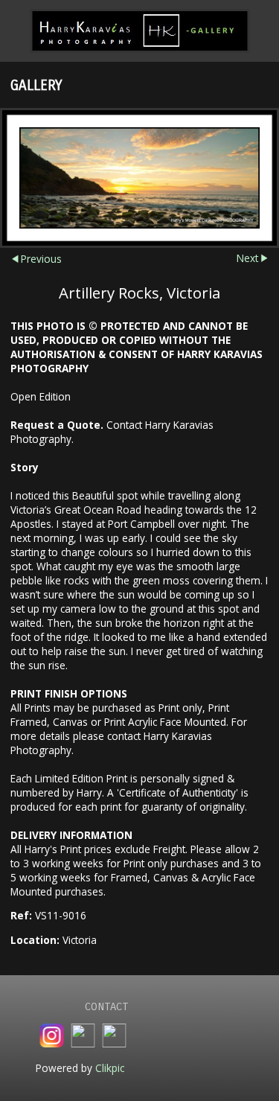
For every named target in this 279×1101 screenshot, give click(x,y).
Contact (107, 1006)
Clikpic (109, 1068)
